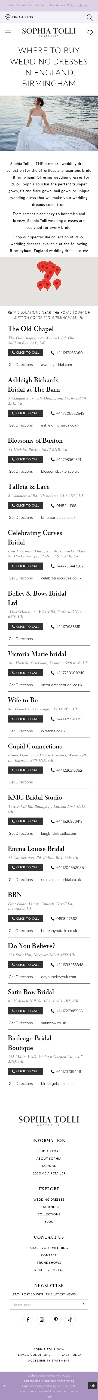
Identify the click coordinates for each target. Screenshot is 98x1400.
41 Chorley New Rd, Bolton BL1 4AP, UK (43, 857)
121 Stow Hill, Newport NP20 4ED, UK (41, 954)
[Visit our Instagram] (41, 1319)
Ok (92, 1386)
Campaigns (49, 1166)
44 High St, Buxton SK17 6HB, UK (38, 449)
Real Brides (49, 1207)
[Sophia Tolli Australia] (49, 32)
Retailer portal (48, 1270)
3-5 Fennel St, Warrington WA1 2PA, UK (43, 708)
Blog (49, 1222)
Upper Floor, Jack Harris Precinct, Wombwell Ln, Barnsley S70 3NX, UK (47, 757)
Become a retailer (49, 1173)
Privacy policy (69, 1355)
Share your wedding (49, 1248)
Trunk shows (49, 1263)
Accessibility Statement (48, 1360)
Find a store (49, 1151)
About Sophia (49, 1159)
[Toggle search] (90, 17)
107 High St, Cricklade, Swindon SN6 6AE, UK (48, 662)
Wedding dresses (49, 1199)
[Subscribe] (83, 1304)
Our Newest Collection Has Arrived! (48, 5)
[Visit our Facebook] (27, 1319)
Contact (49, 1255)
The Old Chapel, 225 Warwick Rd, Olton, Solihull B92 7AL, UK (43, 340)
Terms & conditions (33, 1355)
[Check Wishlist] (90, 32)
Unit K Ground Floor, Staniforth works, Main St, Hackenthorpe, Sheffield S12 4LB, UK (46, 553)
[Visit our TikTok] (70, 1319)
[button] (8, 32)
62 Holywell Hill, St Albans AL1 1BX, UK (43, 1000)
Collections (49, 1214)
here (49, 1396)
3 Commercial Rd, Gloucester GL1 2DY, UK (46, 495)
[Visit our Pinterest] (56, 1319)
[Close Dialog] (4, 1385)
